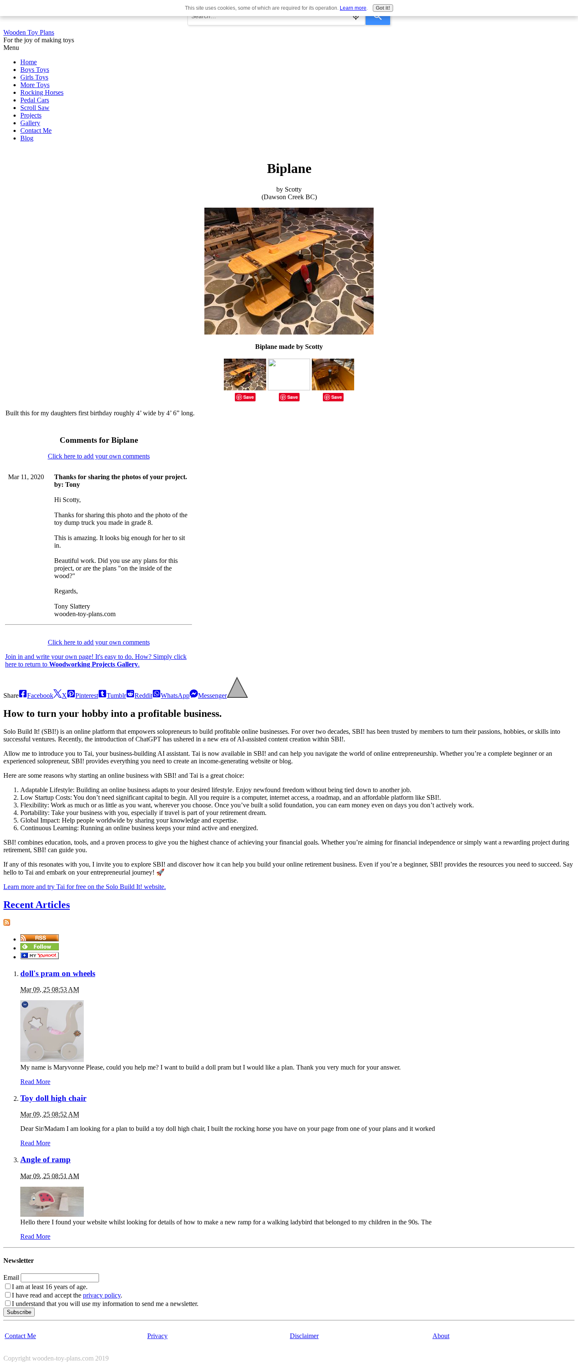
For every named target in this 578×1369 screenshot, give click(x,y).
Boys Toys (34, 69)
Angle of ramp (45, 1159)
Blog (26, 138)
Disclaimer (304, 1335)
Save (248, 397)
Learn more (353, 8)
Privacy (157, 1335)
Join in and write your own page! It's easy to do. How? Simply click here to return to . (96, 660)
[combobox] (276, 16)
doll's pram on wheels (57, 973)
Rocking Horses (41, 92)
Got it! (383, 8)
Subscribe (19, 1312)
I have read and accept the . (67, 1295)
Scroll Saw (35, 107)
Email (11, 1277)
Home (28, 62)
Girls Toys (34, 77)
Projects (30, 115)
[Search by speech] (356, 16)
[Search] (378, 16)
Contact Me (36, 130)
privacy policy (102, 1295)
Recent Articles (36, 904)
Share (11, 695)
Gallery (30, 122)
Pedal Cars (34, 100)
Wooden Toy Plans (28, 32)
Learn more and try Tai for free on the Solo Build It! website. (84, 886)
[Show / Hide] (237, 695)
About (440, 1335)
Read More (35, 1081)
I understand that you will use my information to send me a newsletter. (105, 1303)
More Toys (35, 84)
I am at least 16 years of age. (50, 1286)
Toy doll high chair (53, 1098)
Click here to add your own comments (99, 456)
